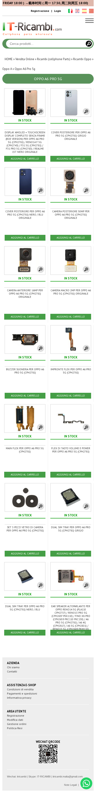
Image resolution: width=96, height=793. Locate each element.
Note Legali (70, 784)
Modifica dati (15, 719)
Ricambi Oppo (82, 59)
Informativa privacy (19, 697)
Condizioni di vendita (20, 689)
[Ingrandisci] (40, 111)
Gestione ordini (16, 724)
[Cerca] (89, 44)
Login (57, 11)
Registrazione (40, 11)
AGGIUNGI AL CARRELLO (25, 158)
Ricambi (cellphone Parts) (53, 59)
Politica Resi (14, 728)
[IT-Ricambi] (32, 37)
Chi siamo (13, 667)
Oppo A (7, 69)
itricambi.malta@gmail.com (68, 776)
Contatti (12, 671)
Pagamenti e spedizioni (22, 693)
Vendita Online (24, 59)
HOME (9, 59)
